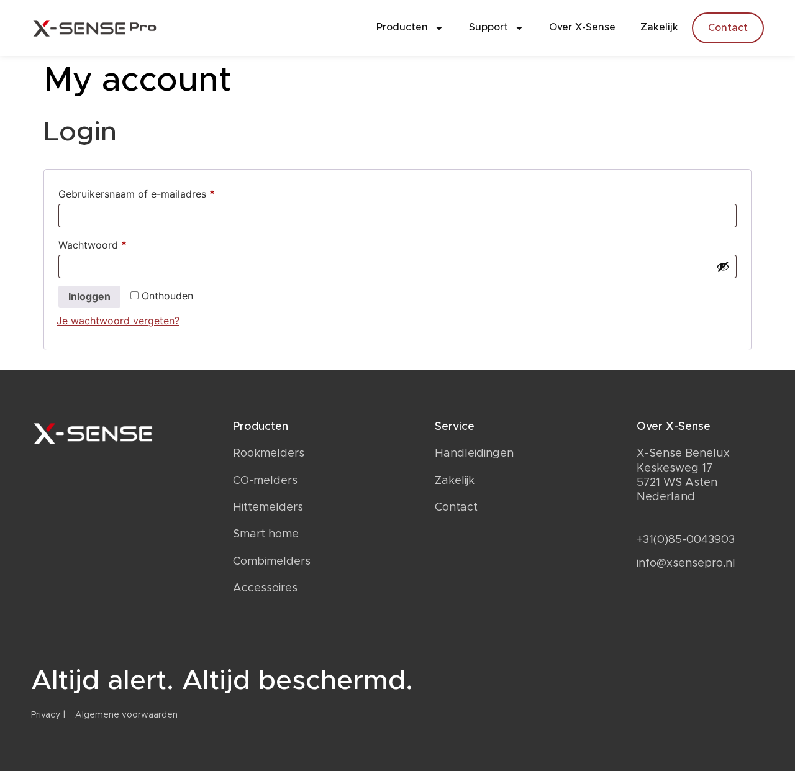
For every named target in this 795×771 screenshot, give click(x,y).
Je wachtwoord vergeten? (118, 320)
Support (488, 27)
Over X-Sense (582, 27)
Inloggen (89, 296)
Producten (402, 27)
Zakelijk (659, 27)
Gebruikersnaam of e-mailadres (152, 192)
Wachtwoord (108, 243)
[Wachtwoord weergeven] (723, 266)
